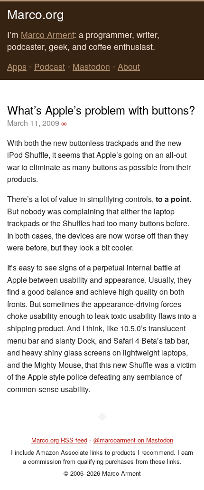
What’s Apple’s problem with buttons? (101, 109)
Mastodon (91, 66)
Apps (17, 66)
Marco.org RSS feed (59, 439)
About (129, 66)
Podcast (49, 66)
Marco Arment (47, 34)
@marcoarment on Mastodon (133, 439)
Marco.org (35, 13)
